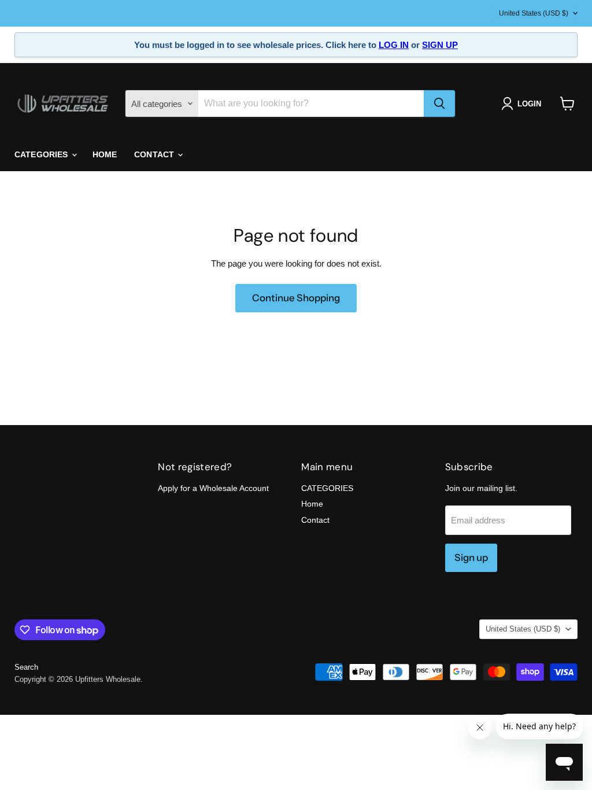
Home (104, 154)
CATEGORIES (42, 154)
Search (26, 667)
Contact (155, 154)
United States (533, 13)
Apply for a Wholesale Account (213, 488)
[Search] (439, 103)
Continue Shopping (296, 298)
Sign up (471, 557)
